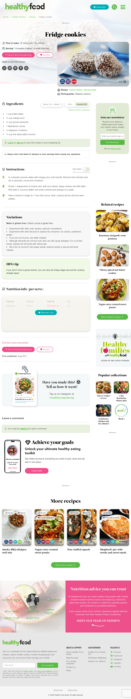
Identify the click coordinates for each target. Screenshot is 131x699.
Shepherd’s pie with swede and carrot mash (113, 551)
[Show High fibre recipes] (43, 542)
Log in (11, 143)
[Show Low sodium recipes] (20, 542)
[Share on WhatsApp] (26, 68)
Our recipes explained (71, 662)
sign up (20, 143)
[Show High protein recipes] (80, 542)
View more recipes (64, 565)
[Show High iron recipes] (48, 542)
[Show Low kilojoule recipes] (15, 542)
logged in (24, 428)
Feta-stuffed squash (78, 549)
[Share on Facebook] (21, 68)
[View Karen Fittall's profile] (32, 611)
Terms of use (58, 690)
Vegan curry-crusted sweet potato (46, 551)
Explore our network (97, 661)
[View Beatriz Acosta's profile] (11, 617)
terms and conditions (44, 671)
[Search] (114, 7)
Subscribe (101, 7)
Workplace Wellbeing (97, 658)
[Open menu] (123, 7)
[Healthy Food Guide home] (17, 643)
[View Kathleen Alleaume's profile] (53, 611)
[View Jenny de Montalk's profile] (11, 599)
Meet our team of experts (98, 620)
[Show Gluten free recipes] (11, 542)
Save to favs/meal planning (19, 55)
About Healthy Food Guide (74, 653)
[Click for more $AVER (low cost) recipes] (74, 81)
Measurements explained (79, 110)
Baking (32, 17)
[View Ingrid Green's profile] (32, 617)
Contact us (71, 667)
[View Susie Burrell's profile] (12, 611)
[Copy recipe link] (4, 68)
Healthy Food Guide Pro (96, 653)
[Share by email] (10, 68)
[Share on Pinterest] (15, 68)
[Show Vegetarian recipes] (85, 542)
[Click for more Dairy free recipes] (62, 81)
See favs (46, 55)
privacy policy (116, 149)
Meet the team (72, 658)
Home (5, 17)
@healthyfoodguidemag (61, 397)
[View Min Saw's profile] (32, 600)
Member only (47, 312)
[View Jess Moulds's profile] (54, 599)
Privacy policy (73, 690)
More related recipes (111, 317)
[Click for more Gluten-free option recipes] (68, 81)
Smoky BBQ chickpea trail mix (14, 551)
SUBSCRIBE (36, 471)
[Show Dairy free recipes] (6, 542)
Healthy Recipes (19, 17)
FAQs (68, 670)
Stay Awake (77, 169)
